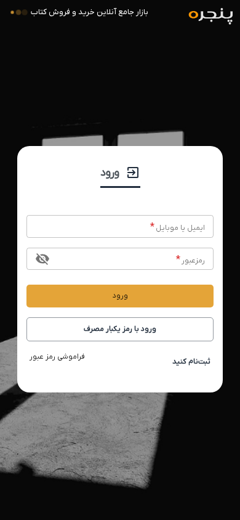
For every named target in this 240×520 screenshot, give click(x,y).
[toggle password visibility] (42, 259)
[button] (120, 329)
